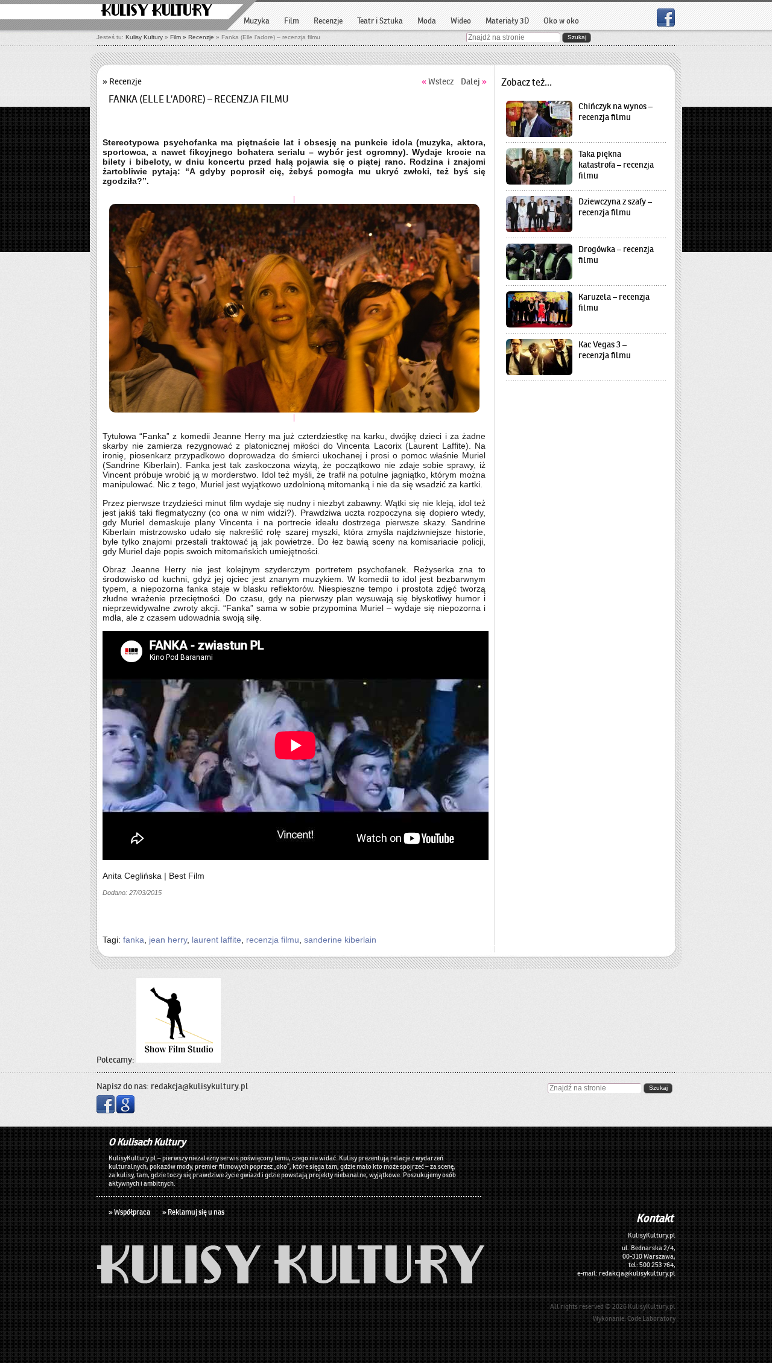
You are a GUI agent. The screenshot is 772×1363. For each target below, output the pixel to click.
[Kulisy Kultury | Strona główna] (290, 1280)
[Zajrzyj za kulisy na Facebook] (666, 23)
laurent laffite (216, 939)
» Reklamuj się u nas (193, 1211)
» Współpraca (129, 1211)
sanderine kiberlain (340, 939)
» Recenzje (198, 37)
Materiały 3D (507, 21)
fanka (133, 939)
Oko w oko (561, 21)
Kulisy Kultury (156, 11)
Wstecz (438, 81)
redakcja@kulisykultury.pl (199, 1086)
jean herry (168, 939)
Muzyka (257, 21)
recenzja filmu (272, 939)
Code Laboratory (651, 1318)
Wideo (461, 21)
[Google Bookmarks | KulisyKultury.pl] (125, 1110)
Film (175, 37)
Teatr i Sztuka (380, 21)
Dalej (474, 81)
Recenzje (328, 21)
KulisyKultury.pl (652, 1306)
